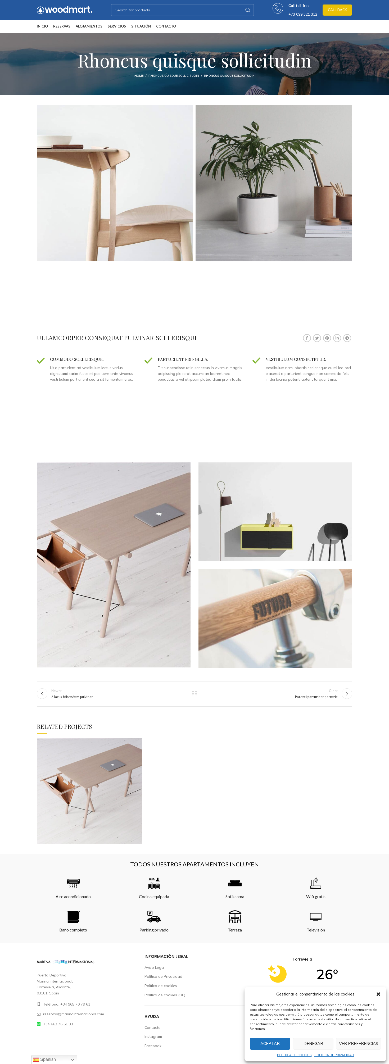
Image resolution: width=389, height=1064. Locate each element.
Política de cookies (160, 985)
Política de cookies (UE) (164, 995)
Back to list (194, 693)
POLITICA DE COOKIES (294, 1055)
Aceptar (270, 1043)
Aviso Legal (154, 967)
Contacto (152, 1027)
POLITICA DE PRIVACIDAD (334, 1055)
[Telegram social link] (347, 338)
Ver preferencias (358, 1043)
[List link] (87, 1004)
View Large (138, 742)
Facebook (152, 1045)
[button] (378, 994)
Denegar (313, 1043)
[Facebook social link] (307, 338)
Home (138, 76)
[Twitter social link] (317, 338)
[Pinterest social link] (327, 338)
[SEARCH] (248, 10)
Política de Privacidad (163, 976)
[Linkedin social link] (337, 338)
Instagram (153, 1036)
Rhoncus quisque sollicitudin (173, 76)
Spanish (47, 1059)
